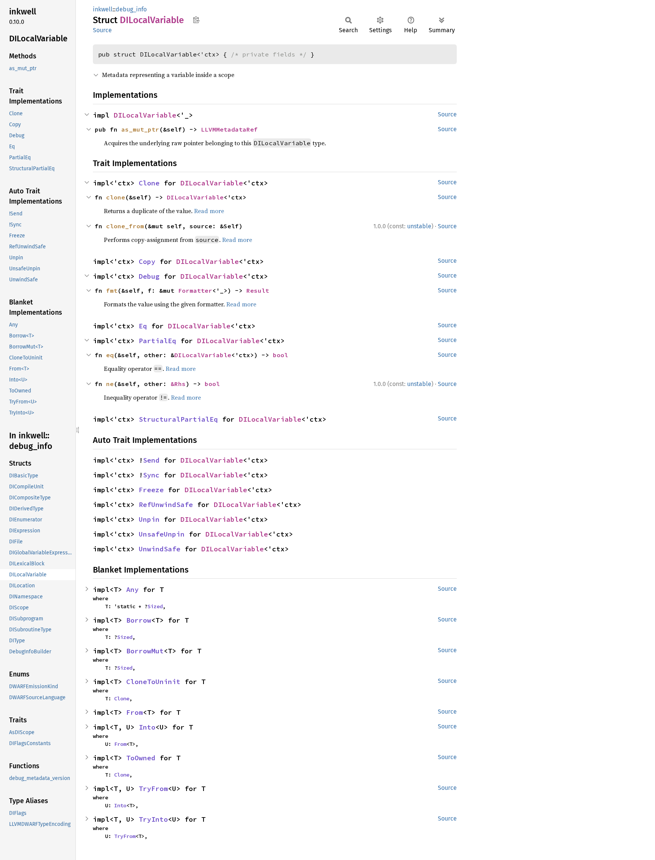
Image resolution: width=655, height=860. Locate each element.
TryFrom (153, 788)
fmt (112, 290)
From (134, 712)
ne (110, 384)
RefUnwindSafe (166, 504)
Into (147, 727)
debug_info (131, 9)
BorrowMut (145, 651)
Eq (143, 326)
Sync (151, 475)
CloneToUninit (153, 681)
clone (115, 197)
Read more (209, 211)
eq (110, 355)
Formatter (195, 290)
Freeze (151, 489)
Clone (149, 183)
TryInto (153, 819)
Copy (147, 261)
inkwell (103, 9)
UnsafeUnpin (162, 534)
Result (257, 290)
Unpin (149, 519)
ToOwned (140, 757)
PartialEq (157, 340)
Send (151, 460)
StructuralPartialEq (178, 419)
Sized (155, 606)
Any (132, 589)
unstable (419, 226)
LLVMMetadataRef (229, 129)
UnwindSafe (159, 549)
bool (280, 355)
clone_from (125, 226)
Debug (149, 276)
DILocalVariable (145, 115)
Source (102, 30)
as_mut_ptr (140, 129)
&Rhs (178, 384)
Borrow (138, 620)
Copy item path (196, 19)
